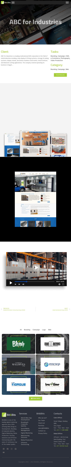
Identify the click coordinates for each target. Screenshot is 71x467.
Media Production (27, 440)
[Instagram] (11, 449)
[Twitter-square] (15, 449)
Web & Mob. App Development (26, 419)
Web (49, 330)
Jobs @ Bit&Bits (43, 428)
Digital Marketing (26, 433)
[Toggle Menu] (13, 2)
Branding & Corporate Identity (24, 424)
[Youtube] (3, 452)
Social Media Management (25, 429)
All (21, 330)
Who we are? (42, 418)
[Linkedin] (3, 449)
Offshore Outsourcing (25, 443)
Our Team (41, 420)
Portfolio (41, 425)
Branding (27, 330)
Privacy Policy (42, 433)
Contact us (41, 430)
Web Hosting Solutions (25, 436)
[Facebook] (7, 449)
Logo (44, 330)
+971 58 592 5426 (62, 446)
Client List (41, 423)
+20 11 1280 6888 (62, 430)
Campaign (36, 330)
